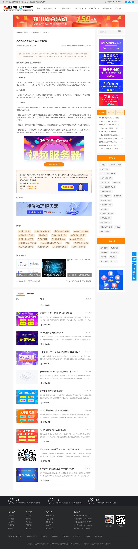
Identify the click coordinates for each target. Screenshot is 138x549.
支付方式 (29, 522)
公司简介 (11, 516)
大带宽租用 (104, 261)
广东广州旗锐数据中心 (42, 231)
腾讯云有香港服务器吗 (60, 247)
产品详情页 (46, 305)
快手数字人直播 (105, 218)
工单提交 (129, 2)
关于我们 (11, 512)
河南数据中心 (48, 8)
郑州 (42, 299)
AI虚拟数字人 (105, 182)
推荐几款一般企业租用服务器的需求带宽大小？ (28, 275)
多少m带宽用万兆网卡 (77, 239)
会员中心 (29, 516)
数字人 (117, 227)
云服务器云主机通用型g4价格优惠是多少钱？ (60, 352)
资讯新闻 (11, 525)
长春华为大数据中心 (78, 247)
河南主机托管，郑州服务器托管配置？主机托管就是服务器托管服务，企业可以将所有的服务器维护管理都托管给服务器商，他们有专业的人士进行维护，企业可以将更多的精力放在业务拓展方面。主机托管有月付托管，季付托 (65, 320)
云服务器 (105, 8)
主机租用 (103, 257)
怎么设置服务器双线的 (78, 235)
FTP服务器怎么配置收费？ (51, 332)
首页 (38, 8)
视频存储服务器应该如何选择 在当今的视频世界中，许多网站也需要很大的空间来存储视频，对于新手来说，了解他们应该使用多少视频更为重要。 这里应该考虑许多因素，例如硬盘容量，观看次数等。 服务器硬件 (65, 437)
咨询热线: (114, 2)
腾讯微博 (81, 46)
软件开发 (118, 8)
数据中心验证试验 (24, 231)
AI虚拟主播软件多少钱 (108, 187)
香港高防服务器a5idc (58, 239)
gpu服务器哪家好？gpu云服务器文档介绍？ (59, 371)
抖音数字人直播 (105, 200)
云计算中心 (49, 522)
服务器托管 (114, 248)
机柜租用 (114, 261)
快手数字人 (104, 209)
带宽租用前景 (43, 235)
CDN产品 (93, 8)
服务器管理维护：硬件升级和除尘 (79, 275)
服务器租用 (104, 248)
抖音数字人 (117, 196)
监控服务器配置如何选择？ (52, 391)
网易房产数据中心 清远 (81, 243)
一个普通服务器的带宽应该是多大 (55, 410)
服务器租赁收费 (43, 247)
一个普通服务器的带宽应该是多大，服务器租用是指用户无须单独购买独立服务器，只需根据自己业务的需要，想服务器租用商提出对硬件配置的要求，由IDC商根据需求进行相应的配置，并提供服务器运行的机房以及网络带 (65, 417)
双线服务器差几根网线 (59, 235)
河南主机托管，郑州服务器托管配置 (56, 313)
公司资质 (11, 522)
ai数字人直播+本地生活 (108, 173)
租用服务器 (104, 252)
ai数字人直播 (105, 169)
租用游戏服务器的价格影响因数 (82, 281)
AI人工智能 (79, 8)
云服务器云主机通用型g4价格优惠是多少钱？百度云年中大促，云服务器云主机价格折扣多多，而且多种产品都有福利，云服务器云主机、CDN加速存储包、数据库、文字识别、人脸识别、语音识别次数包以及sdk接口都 (65, 359)
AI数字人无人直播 (115, 165)
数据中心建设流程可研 (26, 239)
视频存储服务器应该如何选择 (53, 430)
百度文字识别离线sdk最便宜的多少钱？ (57, 469)
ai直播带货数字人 (106, 191)
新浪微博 (75, 46)
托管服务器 (114, 252)
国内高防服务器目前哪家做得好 (54, 275)
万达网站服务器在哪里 (26, 247)
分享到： (63, 46)
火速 (67, 243)
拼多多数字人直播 (106, 227)
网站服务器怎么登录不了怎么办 (51, 243)
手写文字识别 (42, 239)
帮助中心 (26, 32)
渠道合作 (29, 528)
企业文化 (11, 519)
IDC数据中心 (64, 8)
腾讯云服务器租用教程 (81, 231)
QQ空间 (69, 46)
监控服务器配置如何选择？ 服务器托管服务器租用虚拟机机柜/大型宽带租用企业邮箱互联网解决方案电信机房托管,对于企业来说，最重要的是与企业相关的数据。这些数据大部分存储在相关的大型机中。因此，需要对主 (65, 398)
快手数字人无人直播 (107, 213)
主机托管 (112, 257)
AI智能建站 (49, 528)
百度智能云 (36, 32)
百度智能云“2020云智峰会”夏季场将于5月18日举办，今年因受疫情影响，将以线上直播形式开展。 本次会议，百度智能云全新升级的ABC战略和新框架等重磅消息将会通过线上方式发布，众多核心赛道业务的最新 (65, 456)
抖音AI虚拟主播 (106, 196)
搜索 (120, 31)
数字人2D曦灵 (105, 231)
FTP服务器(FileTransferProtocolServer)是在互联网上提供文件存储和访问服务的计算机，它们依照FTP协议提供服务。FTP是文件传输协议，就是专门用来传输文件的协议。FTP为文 (65, 339)
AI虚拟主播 (116, 182)
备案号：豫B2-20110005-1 (73, 544)
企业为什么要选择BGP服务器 (31, 281)
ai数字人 (103, 165)
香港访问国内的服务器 (62, 231)
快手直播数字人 (105, 222)
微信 (90, 46)
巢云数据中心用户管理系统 (27, 243)
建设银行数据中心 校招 (26, 235)
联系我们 (11, 528)
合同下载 (29, 525)
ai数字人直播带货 (106, 178)
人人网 (86, 46)
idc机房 (45, 32)
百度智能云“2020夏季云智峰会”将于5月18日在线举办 (60, 449)
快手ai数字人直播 (106, 205)
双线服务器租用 (32, 536)
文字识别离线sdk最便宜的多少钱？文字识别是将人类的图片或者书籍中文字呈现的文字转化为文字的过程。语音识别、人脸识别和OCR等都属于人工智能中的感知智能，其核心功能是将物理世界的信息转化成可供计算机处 (65, 475)
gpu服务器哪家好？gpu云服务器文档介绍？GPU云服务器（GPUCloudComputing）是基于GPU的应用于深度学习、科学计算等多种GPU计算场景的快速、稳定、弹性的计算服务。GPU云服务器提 (65, 378)
